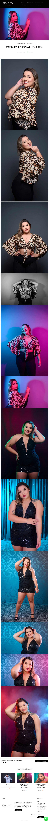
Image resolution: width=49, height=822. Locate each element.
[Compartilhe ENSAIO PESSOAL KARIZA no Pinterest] (5, 762)
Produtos (25, 4)
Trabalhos (30, 2)
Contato (38, 4)
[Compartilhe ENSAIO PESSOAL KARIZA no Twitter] (3, 762)
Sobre (32, 4)
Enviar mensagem (41, 803)
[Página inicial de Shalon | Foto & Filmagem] (9, 4)
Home (23, 2)
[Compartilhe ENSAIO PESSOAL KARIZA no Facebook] (1, 762)
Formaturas (39, 2)
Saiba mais (18, 810)
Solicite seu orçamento (41, 761)
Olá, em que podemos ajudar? (35, 814)
